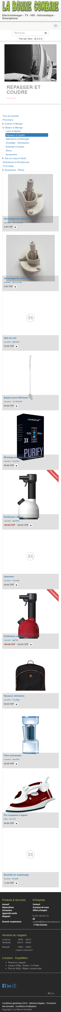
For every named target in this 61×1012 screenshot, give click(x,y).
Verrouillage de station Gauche (19, 218)
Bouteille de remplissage (16, 874)
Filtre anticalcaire (12, 755)
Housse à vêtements (14, 695)
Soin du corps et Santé (15, 158)
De (53, 993)
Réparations (8, 907)
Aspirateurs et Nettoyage (17, 138)
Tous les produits (11, 115)
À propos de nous (41, 907)
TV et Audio (8, 165)
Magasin (6, 916)
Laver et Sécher (13, 131)
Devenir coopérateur (11, 921)
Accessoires (11, 154)
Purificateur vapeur (13, 516)
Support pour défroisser (16, 397)
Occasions (7, 910)
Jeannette (9, 576)
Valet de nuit (10, 337)
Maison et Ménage (14, 127)
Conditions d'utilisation (26, 1006)
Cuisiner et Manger (14, 123)
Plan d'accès (41, 925)
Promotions (8, 119)
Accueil (5, 904)
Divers (9, 150)
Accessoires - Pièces (14, 169)
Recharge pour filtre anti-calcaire (20, 457)
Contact (36, 904)
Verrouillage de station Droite (18, 278)
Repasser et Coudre (15, 134)
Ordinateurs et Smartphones (16, 162)
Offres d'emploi (40, 910)
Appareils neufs (9, 913)
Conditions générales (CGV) (15, 1003)
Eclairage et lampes (15, 146)
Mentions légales (37, 1003)
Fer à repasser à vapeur (16, 815)
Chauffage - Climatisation (17, 142)
